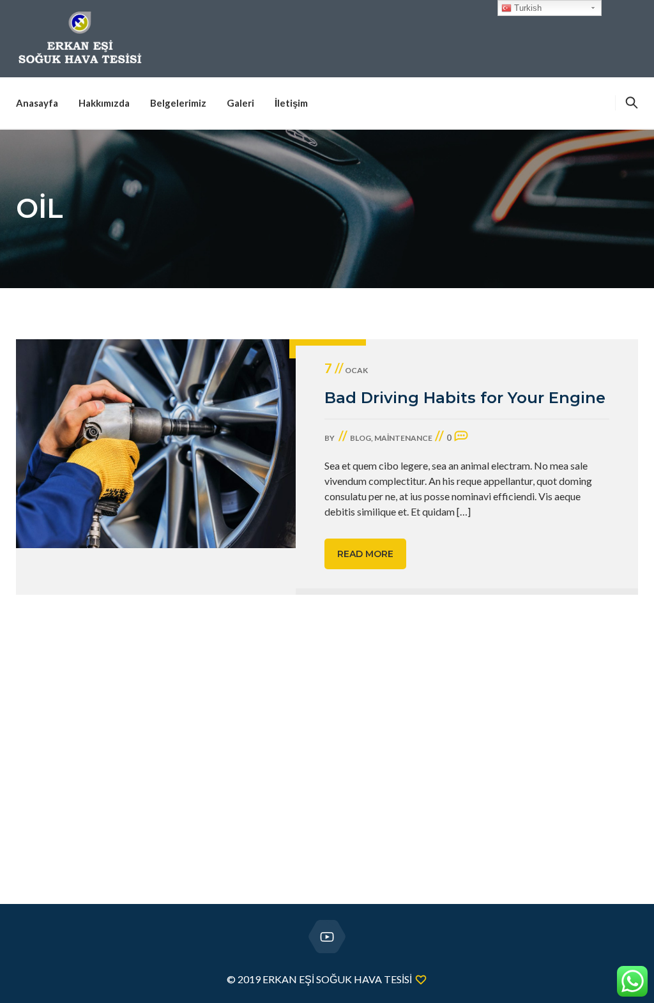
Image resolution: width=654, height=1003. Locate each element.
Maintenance (403, 438)
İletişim (291, 103)
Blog (360, 438)
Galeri (240, 103)
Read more (365, 554)
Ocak (346, 370)
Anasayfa (37, 103)
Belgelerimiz (178, 103)
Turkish (527, 8)
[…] (464, 511)
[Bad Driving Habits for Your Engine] (156, 467)
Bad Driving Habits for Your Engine (464, 397)
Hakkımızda (104, 103)
